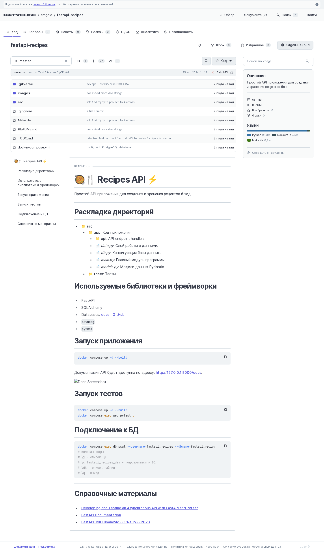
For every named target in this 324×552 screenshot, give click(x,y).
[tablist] (162, 32)
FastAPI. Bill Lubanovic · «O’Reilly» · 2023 (115, 522)
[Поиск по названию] (206, 61)
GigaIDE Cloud (298, 45)
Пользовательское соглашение (146, 546)
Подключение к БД (33, 214)
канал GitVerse (44, 4)
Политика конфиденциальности (99, 546)
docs (105, 314)
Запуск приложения (33, 195)
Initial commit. (95, 111)
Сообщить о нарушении (268, 152)
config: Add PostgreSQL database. (109, 147)
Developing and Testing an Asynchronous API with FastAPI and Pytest (139, 508)
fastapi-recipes (70, 15)
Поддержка (46, 546)
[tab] (12, 32)
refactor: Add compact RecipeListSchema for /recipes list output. (129, 138)
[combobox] (41, 61)
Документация (255, 15)
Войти (312, 15)
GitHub (119, 314)
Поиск (289, 15)
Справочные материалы (37, 224)
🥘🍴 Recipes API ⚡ (30, 161)
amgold (46, 15)
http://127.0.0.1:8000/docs (178, 372)
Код (224, 61)
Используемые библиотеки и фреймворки (39, 182)
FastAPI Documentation (101, 515)
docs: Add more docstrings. (104, 93)
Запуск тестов (29, 204)
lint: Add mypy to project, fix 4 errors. (110, 102)
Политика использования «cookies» (195, 546)
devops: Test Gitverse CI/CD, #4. (107, 84)
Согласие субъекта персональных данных (252, 546)
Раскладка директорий (36, 171)
